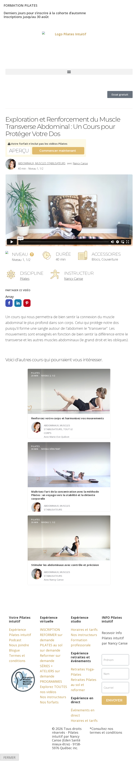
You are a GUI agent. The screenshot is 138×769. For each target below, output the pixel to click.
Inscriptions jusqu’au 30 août (26, 17)
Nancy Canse (80, 163)
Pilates (24, 278)
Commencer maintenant (57, 150)
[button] (69, 72)
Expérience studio (79, 619)
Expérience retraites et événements (81, 657)
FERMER (9, 757)
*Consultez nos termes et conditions (106, 730)
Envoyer (114, 700)
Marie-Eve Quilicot (59, 436)
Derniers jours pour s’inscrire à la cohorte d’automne (45, 13)
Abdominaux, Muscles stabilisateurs (41, 163)
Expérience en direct (82, 700)
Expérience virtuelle (49, 619)
